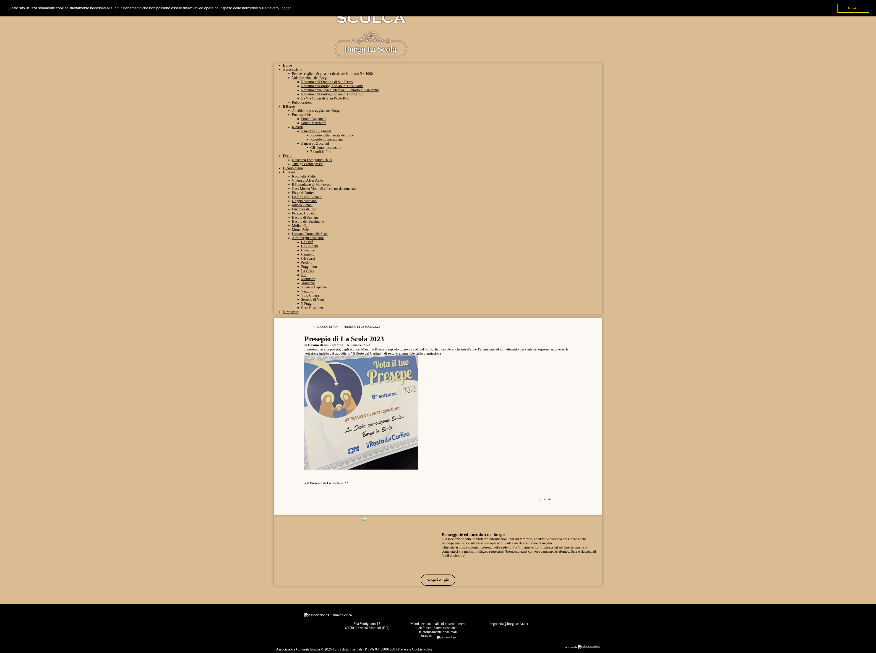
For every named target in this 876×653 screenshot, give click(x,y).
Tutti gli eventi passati (307, 164)
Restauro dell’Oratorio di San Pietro (327, 82)
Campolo (307, 254)
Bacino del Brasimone (308, 221)
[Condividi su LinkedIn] (565, 499)
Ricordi (297, 127)
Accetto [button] (853, 8)
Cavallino (308, 250)
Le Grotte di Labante (307, 197)
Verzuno (307, 291)
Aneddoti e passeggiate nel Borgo (316, 110)
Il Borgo (289, 106)
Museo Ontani (302, 205)
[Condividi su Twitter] (561, 499)
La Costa (307, 271)
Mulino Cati (300, 225)
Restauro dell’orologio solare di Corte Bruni (332, 94)
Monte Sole (300, 230)
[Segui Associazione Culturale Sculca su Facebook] (446, 636)
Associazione (292, 69)
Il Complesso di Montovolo (311, 184)
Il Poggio (307, 304)
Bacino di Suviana (305, 217)
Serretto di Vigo (312, 299)
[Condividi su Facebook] (556, 499)
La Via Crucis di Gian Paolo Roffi (325, 98)
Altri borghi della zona (308, 238)
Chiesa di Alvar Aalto (307, 180)
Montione (308, 279)
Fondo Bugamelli (313, 119)
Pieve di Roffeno (304, 193)
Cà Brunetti (309, 246)
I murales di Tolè (304, 209)
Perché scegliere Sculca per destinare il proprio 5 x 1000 (332, 74)
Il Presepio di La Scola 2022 (327, 483)
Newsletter (290, 312)
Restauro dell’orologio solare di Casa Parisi (332, 86)
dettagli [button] (287, 8)
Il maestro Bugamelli (316, 131)
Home (287, 65)
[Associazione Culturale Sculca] (370, 55)
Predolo (306, 262)
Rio (303, 275)
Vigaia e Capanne (314, 287)
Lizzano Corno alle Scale (310, 234)
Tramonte (308, 283)
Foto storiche (301, 115)
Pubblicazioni (302, 102)
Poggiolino (309, 267)
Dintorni (289, 172)
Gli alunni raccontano (325, 147)
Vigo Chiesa (310, 295)
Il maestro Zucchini (315, 143)
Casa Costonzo (312, 308)
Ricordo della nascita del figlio (332, 135)
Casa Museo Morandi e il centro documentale (324, 189)
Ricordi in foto (320, 152)
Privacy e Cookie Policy (415, 649)
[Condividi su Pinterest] (570, 499)
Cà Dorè (307, 242)
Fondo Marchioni (313, 123)
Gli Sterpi (308, 258)
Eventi (287, 156)
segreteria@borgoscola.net (508, 551)
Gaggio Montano (304, 201)
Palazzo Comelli (303, 213)
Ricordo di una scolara (326, 139)
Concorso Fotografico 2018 (312, 160)
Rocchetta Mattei (304, 176)
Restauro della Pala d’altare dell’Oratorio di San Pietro (340, 90)
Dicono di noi (293, 168)
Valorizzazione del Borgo (310, 78)
